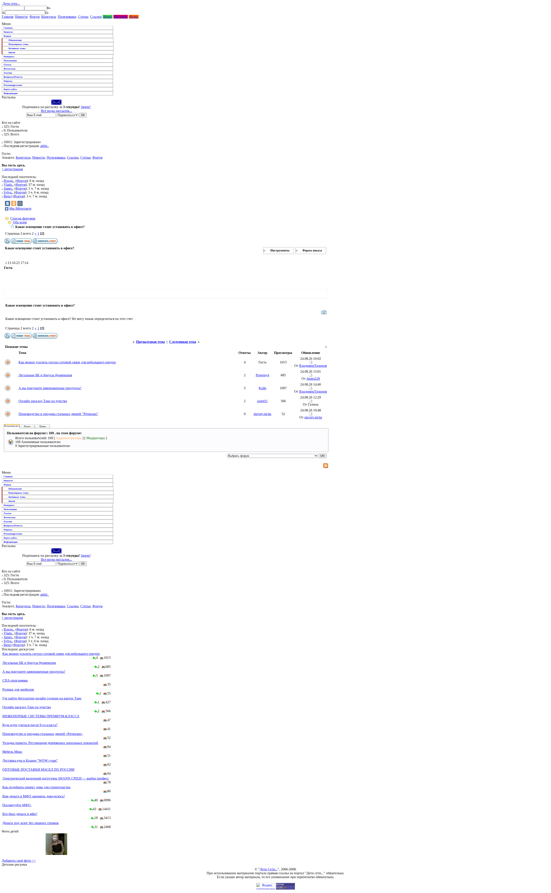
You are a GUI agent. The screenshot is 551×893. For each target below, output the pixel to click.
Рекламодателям (13, 85)
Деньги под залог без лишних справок (30, 823)
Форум (34, 17)
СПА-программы (15, 680)
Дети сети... (11, 3)
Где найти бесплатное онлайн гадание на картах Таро (41, 698)
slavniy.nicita (262, 414)
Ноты (108, 17)
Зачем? (86, 107)
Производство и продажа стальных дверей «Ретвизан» (42, 734)
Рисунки (120, 17)
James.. (9, 188)
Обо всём (20, 222)
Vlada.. (9, 184)
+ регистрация (12, 169)
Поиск (27, 426)
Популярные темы (18, 44)
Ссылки (96, 17)
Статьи (83, 17)
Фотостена (9, 69)
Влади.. (9, 181)
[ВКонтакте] (7, 203)
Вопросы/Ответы (13, 77)
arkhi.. (44, 146)
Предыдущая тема (150, 342)
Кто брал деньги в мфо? (19, 814)
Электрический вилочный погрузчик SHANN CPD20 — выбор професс (55, 778)
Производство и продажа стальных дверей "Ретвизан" (58, 414)
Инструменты (279, 250)
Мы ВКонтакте (20, 208)
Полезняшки (67, 17)
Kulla (262, 388)
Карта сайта (10, 89)
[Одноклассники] (13, 203)
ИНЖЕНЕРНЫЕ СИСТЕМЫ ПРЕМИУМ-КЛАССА (40, 716)
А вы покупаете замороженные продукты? (50, 388)
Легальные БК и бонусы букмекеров (45, 375)
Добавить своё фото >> (19, 860)
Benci (8, 196)
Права (42, 426)
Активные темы (17, 48)
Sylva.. (8, 192)
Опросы (8, 81)
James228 (313, 378)
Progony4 (262, 375)
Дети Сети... (269, 869)
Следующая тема (182, 342)
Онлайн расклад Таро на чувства (43, 401)
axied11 (262, 401)
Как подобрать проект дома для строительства (36, 787)
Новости (21, 17)
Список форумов (22, 218)
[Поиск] (3, 12)
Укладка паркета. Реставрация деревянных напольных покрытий (50, 743)
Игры (134, 17)
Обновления (15, 40)
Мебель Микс (12, 751)
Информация (11, 93)
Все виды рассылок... (56, 111)
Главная (7, 17)
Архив (11, 52)
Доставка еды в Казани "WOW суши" (30, 760)
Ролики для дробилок (18, 689)
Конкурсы (48, 17)
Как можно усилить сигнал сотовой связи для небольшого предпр (67, 362)
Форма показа (312, 250)
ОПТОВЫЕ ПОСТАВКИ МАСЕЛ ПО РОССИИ (38, 769)
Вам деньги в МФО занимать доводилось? (33, 796)
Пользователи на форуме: (17, 426)
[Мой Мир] (20, 203)
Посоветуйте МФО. (16, 805)
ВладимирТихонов (313, 365)
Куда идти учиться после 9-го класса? (29, 725)
